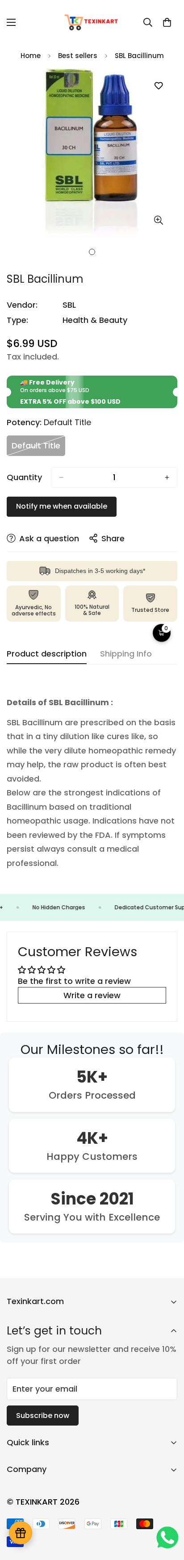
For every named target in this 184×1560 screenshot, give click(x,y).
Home (31, 55)
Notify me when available (61, 506)
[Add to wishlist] (158, 86)
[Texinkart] (92, 22)
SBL (69, 304)
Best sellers (77, 55)
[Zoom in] (158, 220)
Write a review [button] (92, 995)
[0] (167, 22)
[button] (162, 633)
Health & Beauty (95, 320)
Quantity (24, 477)
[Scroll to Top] (168, 1513)
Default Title (38, 448)
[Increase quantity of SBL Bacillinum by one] (167, 477)
